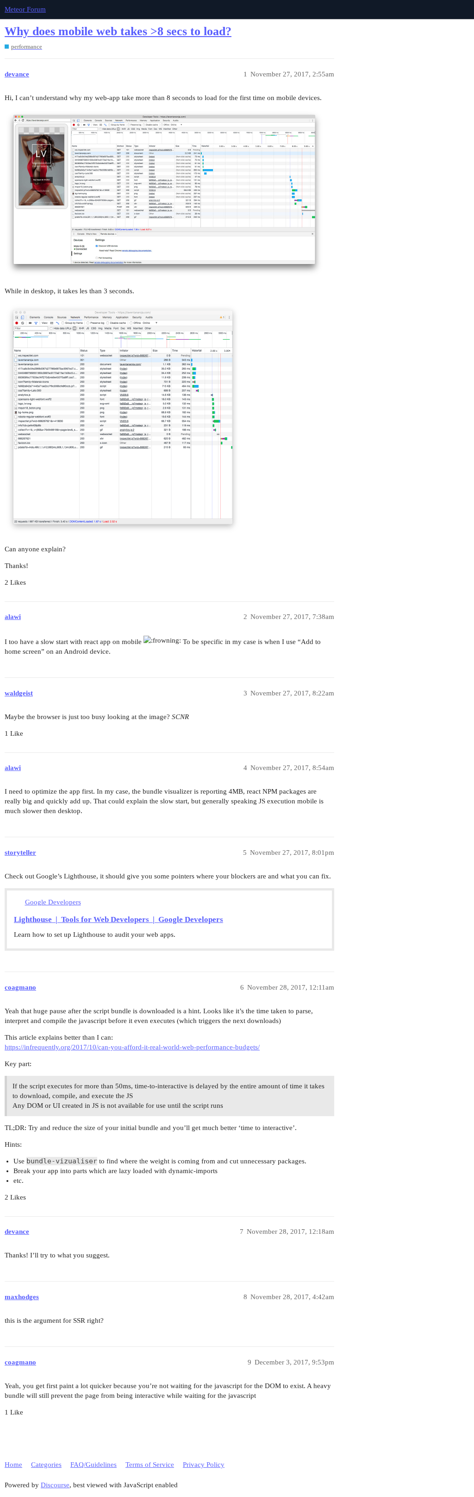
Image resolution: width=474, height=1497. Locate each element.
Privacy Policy (204, 1464)
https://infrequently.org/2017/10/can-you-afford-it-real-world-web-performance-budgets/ (132, 1047)
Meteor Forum (25, 9)
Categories (46, 1464)
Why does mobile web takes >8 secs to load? (118, 31)
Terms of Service (149, 1464)
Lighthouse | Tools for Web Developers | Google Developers (118, 919)
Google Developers (53, 902)
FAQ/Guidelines (93, 1464)
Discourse (55, 1485)
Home (13, 1464)
